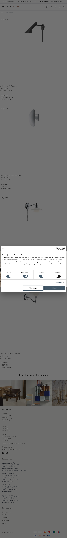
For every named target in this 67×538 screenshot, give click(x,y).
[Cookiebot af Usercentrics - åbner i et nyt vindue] (57, 248)
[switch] (25, 276)
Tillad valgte (33, 288)
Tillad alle (54, 288)
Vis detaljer (58, 282)
